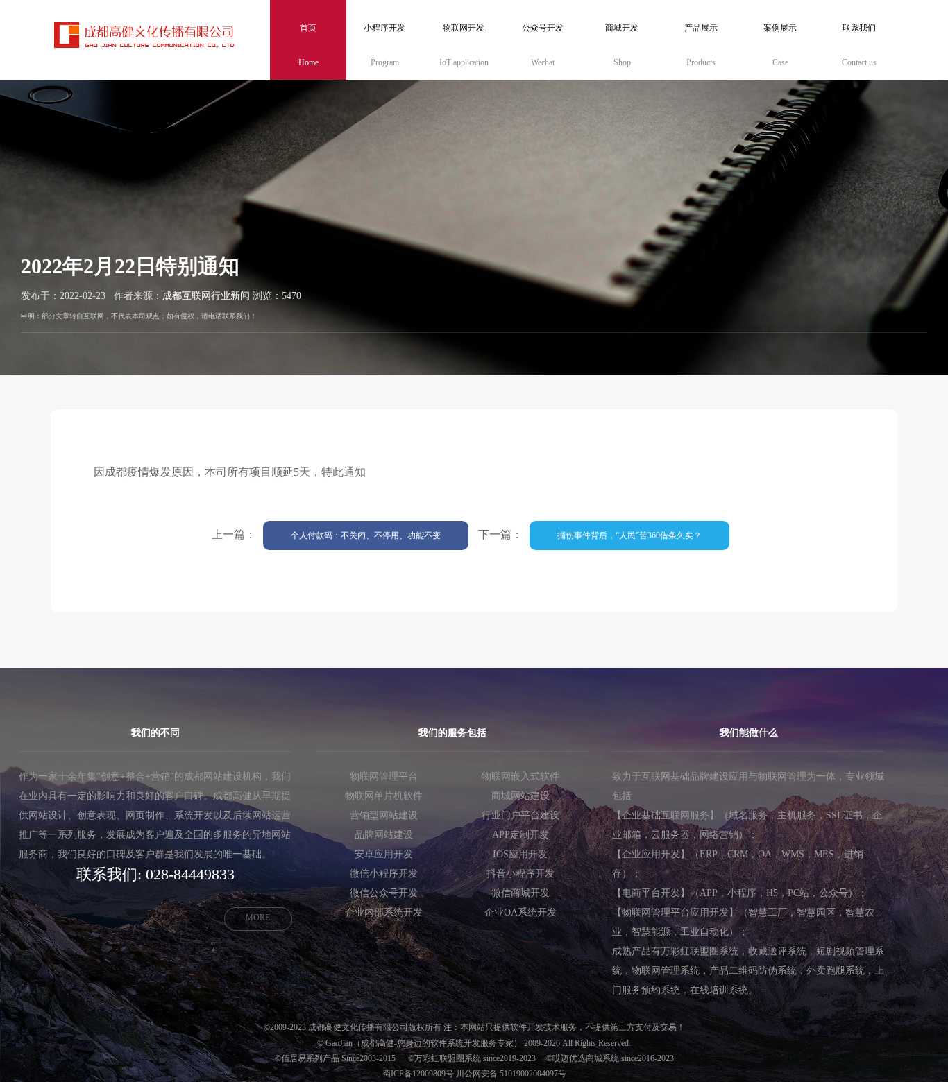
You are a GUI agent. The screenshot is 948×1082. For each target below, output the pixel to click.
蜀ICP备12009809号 (418, 1074)
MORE (258, 917)
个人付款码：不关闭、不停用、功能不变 (366, 535)
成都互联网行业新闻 (206, 296)
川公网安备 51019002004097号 (511, 1074)
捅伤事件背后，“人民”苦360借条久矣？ (629, 535)
